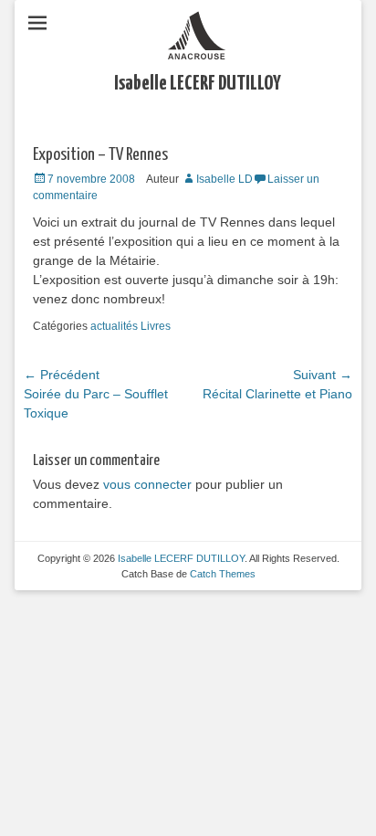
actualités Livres (130, 326)
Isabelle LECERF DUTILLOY (197, 83)
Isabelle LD (224, 179)
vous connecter (147, 484)
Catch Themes (223, 573)
